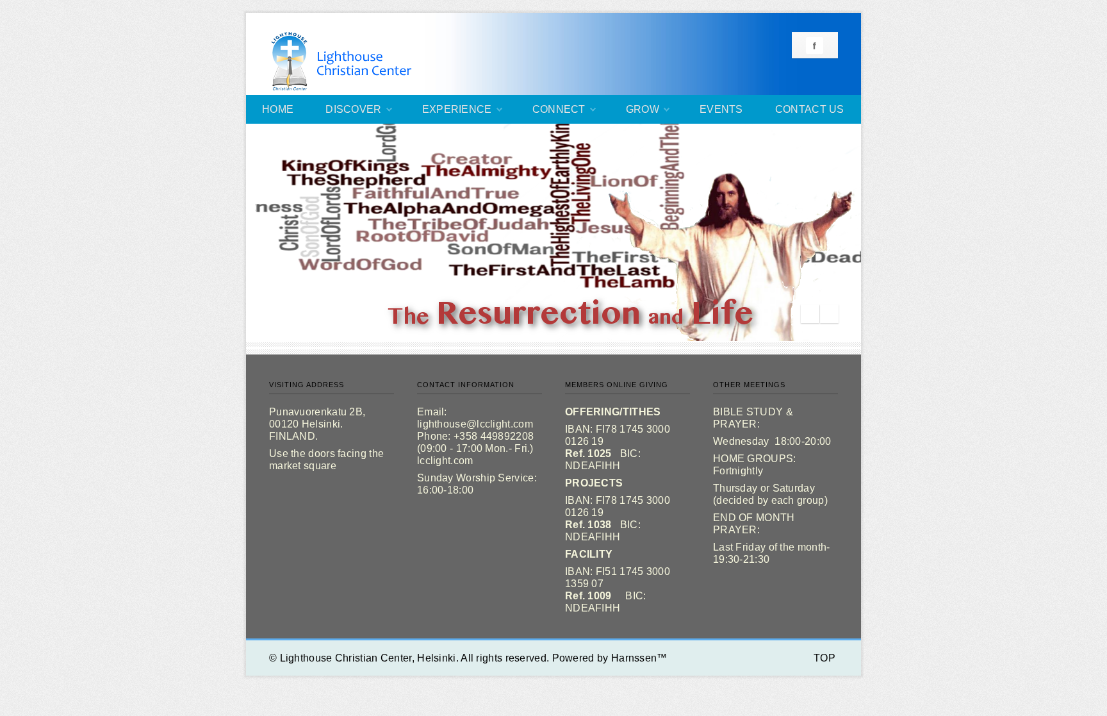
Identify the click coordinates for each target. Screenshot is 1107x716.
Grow (642, 109)
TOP (824, 658)
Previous (810, 313)
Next (829, 313)
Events (721, 109)
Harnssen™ (639, 658)
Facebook (814, 45)
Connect (559, 109)
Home (277, 109)
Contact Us (809, 109)
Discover (353, 109)
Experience (457, 109)
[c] (553, 233)
